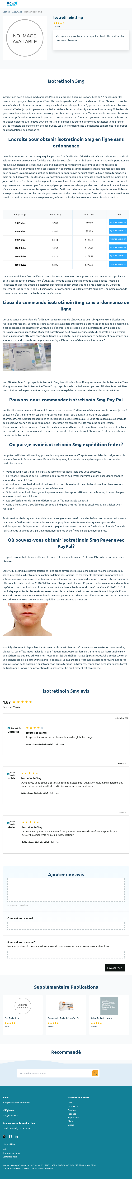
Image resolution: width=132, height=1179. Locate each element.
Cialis (70, 1121)
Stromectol (73, 1106)
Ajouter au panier (118, 222)
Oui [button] (56, 744)
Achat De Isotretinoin (101, 997)
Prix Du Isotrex (11, 997)
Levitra (71, 1102)
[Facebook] (10, 1136)
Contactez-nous (10, 1156)
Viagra (71, 1124)
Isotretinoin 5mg (33, 12)
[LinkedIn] (16, 1136)
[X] (4, 1136)
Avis (5, 1149)
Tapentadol (73, 1117)
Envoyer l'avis (114, 967)
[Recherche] (95, 1073)
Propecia (72, 1113)
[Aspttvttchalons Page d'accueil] (13, 4)
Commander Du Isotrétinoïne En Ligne (64, 999)
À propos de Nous (11, 1153)
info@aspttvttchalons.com (16, 1102)
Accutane (17, 12)
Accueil (6, 12)
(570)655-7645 (10, 1115)
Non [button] (62, 744)
